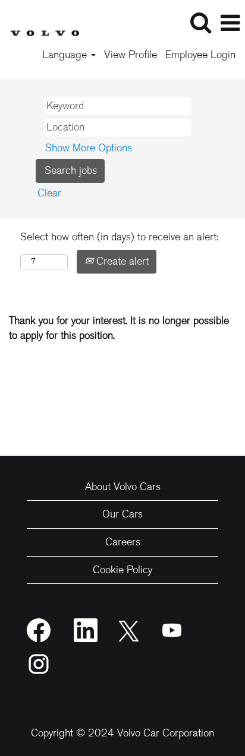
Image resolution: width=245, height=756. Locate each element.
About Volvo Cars (123, 486)
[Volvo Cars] (40, 22)
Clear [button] (49, 192)
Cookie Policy (122, 569)
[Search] (200, 23)
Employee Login (200, 55)
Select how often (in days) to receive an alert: (119, 236)
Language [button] (66, 55)
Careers (122, 541)
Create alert (121, 261)
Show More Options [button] (88, 147)
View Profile (130, 55)
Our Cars (122, 513)
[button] (230, 24)
